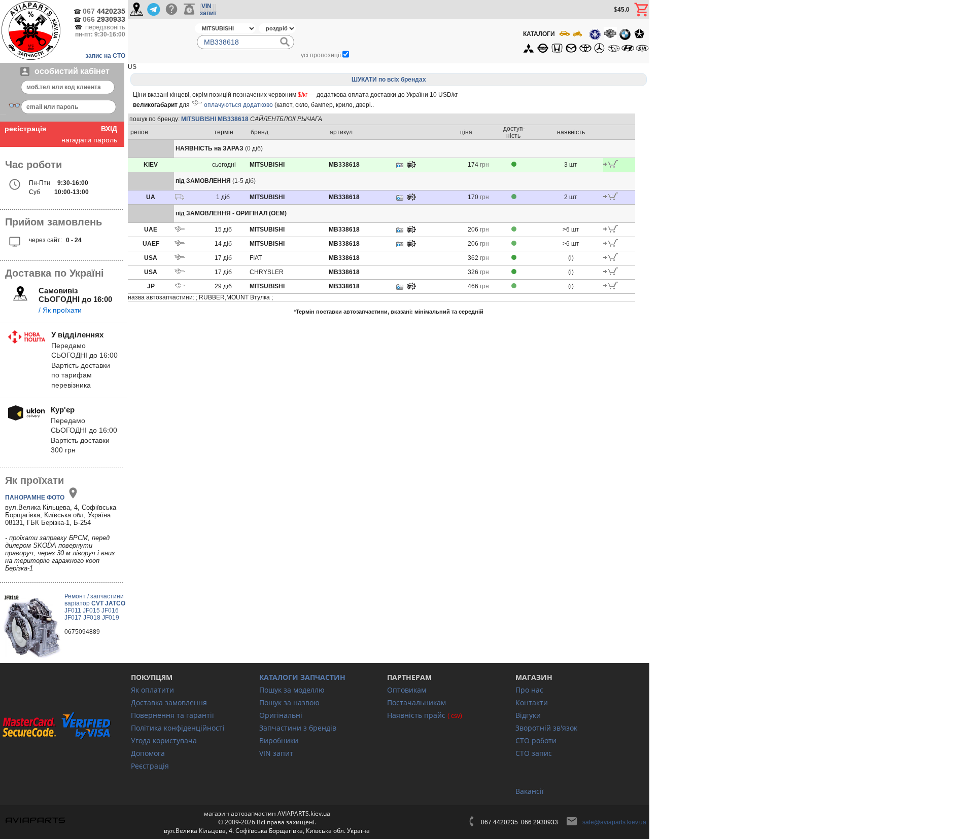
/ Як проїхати (60, 310)
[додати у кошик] (610, 165)
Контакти (531, 702)
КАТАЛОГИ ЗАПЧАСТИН (302, 677)
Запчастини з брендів (297, 728)
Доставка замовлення (169, 702)
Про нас (529, 690)
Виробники (278, 740)
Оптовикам (406, 690)
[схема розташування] (411, 167)
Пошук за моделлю (292, 690)
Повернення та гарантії (172, 715)
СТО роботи (535, 740)
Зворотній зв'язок (546, 728)
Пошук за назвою (289, 702)
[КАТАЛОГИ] (585, 41)
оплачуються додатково (238, 104)
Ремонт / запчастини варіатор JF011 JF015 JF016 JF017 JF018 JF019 (94, 607)
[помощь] (171, 9)
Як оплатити (152, 690)
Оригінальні (280, 715)
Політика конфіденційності (178, 728)
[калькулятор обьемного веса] (189, 9)
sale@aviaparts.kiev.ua (614, 822)
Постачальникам (416, 702)
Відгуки (528, 715)
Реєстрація (150, 766)
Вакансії (529, 791)
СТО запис (533, 753)
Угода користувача (164, 740)
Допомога (148, 753)
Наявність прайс (416, 715)
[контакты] (136, 10)
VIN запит (276, 753)
